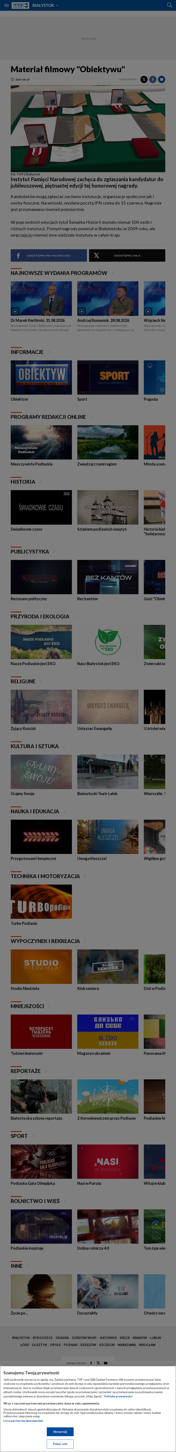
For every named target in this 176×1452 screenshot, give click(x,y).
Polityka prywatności (118, 1396)
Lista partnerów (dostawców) (23, 1420)
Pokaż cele (60, 1444)
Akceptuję (60, 1431)
